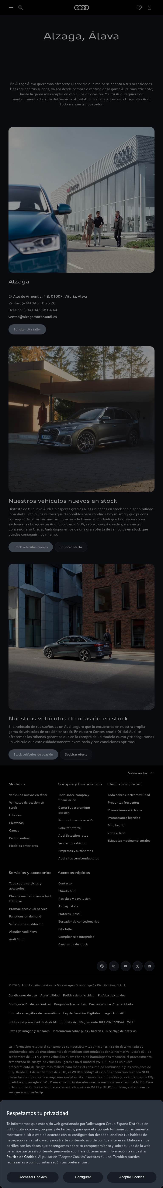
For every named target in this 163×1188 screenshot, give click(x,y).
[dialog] (81, 1144)
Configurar (83, 1177)
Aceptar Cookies (131, 1177)
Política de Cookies (21, 1157)
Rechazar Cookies (33, 1177)
